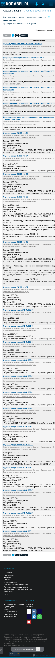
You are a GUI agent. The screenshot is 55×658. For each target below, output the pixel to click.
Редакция (7, 577)
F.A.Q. (6, 594)
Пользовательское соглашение (16, 585)
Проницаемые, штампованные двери (19, 24)
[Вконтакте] (34, 611)
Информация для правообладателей (18, 589)
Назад (6, 35)
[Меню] (51, 4)
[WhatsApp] (39, 616)
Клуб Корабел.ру (10, 582)
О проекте (8, 573)
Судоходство (9, 607)
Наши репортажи (10, 614)
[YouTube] (29, 621)
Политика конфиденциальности (16, 587)
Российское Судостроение (14, 604)
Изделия (36, 46)
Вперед (23, 35)
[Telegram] (34, 616)
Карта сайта (8, 592)
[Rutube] (39, 611)
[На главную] (15, 3)
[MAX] (29, 616)
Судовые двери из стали (38, 10)
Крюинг (6, 609)
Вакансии (29, 607)
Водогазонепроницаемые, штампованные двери (24, 17)
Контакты (29, 604)
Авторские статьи (10, 612)
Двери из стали (9, 20)
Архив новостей (10, 616)
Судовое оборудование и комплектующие (17, 46)
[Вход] (36, 4)
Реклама (7, 580)
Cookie (32, 649)
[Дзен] (29, 611)
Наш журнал (8, 575)
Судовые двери (12, 10)
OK (38, 649)
